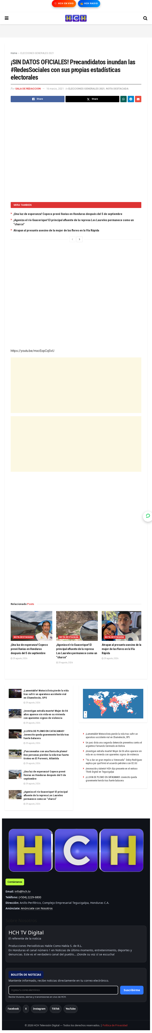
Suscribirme (132, 990)
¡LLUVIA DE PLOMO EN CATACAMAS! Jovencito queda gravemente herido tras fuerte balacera (46, 735)
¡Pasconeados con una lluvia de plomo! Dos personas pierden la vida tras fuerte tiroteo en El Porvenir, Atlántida (46, 755)
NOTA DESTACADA (117, 88)
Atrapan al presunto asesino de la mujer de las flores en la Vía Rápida (56, 230)
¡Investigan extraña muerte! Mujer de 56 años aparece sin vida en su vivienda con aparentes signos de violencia (46, 714)
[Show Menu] (7, 18)
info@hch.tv (22, 891)
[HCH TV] (76, 850)
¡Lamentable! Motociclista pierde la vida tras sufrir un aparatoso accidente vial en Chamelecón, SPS (46, 694)
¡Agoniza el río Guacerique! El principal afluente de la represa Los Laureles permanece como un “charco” (46, 795)
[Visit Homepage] (76, 18)
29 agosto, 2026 (19, 658)
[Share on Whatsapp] (123, 99)
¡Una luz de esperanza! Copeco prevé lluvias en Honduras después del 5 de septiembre (67, 214)
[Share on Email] (138, 99)
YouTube (71, 1008)
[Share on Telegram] (131, 99)
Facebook (13, 1008)
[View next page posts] (80, 239)
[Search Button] (145, 18)
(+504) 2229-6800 (30, 897)
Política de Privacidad (115, 1025)
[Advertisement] (76, 30)
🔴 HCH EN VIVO (63, 3)
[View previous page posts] (72, 239)
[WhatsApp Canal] (148, 516)
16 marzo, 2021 (55, 88)
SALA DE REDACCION (28, 88)
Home (14, 53)
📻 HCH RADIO (89, 3)
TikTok (55, 1008)
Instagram (39, 1008)
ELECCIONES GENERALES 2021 (37, 53)
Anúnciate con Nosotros (37, 908)
